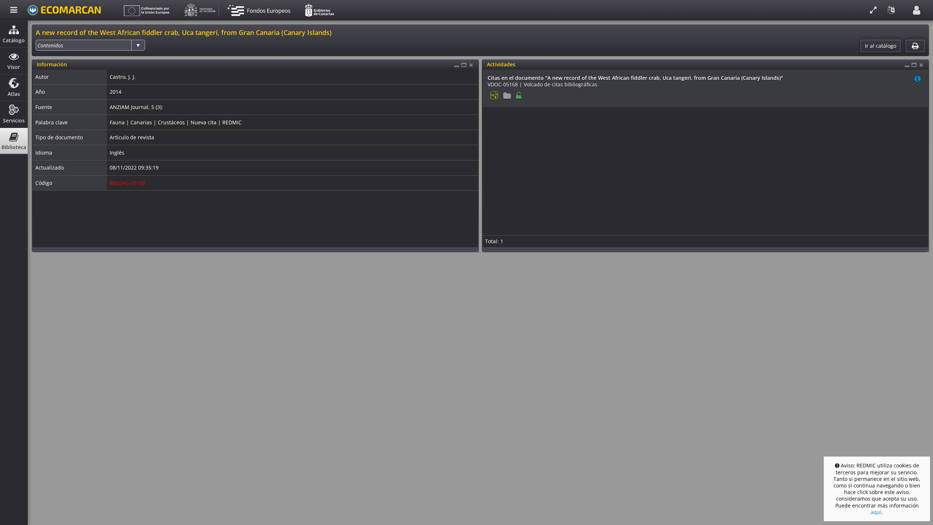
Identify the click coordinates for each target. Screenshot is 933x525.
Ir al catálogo (880, 46)
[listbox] (90, 45)
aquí (876, 512)
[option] (50, 45)
